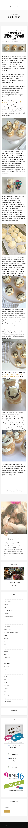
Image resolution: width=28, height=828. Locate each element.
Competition (7, 620)
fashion (6, 638)
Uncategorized (7, 701)
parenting (6, 673)
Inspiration (7, 657)
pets (5, 679)
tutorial (6, 698)
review (5, 688)
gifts (5, 645)
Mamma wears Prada (14, 7)
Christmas (6, 613)
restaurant (6, 685)
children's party (8, 610)
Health (5, 648)
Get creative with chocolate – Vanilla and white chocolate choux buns (14, 36)
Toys (5, 691)
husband (6, 654)
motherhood (7, 663)
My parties (6, 666)
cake (5, 607)
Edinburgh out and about (11, 632)
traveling (6, 695)
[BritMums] (14, 733)
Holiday (6, 651)
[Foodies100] (14, 755)
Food (5, 641)
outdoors (6, 670)
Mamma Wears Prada (9, 30)
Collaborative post (8, 616)
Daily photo (7, 626)
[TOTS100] (14, 768)
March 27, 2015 (22, 30)
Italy (5, 660)
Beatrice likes (7, 601)
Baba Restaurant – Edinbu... (14, 582)
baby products (7, 598)
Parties (5, 676)
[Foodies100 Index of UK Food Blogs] (14, 749)
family (9, 41)
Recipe (5, 682)
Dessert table (7, 629)
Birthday (6, 604)
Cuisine (6, 623)
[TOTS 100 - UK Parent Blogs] (14, 762)
